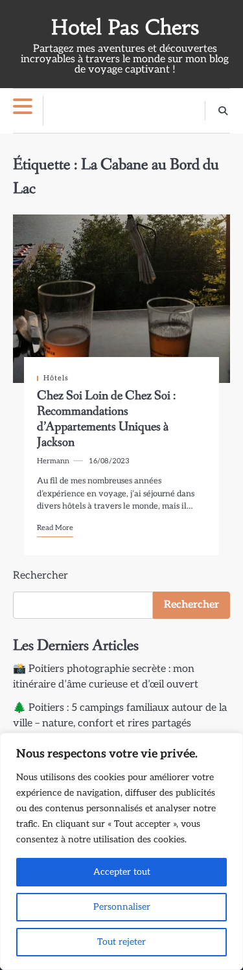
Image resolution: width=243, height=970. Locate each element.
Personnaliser (121, 906)
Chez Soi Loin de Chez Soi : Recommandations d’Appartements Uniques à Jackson (106, 419)
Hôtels (56, 378)
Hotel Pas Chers (125, 27)
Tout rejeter (121, 941)
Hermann (53, 461)
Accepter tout (121, 871)
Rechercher (40, 576)
